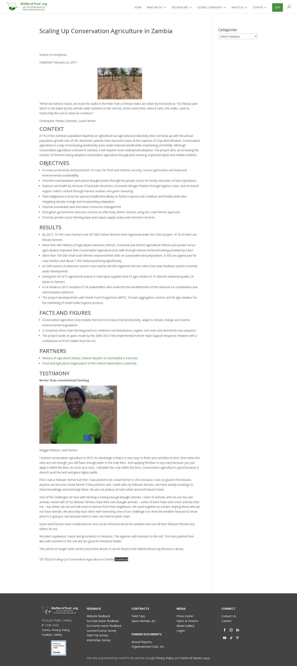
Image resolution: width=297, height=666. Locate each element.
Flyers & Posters (187, 621)
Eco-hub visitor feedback (103, 621)
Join (277, 7)
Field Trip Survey (97, 635)
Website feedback (98, 616)
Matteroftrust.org (149, 549)
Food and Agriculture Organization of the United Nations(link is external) (89, 363)
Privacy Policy (165, 658)
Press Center (185, 616)
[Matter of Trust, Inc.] (60, 610)
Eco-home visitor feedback (104, 626)
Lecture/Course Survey (101, 630)
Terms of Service (191, 658)
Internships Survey (99, 640)
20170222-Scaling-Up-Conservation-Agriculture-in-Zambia (77, 559)
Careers (226, 621)
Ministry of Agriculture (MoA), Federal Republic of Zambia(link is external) (89, 358)
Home (137, 7)
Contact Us (228, 616)
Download (121, 559)
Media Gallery (185, 626)
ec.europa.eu (58, 55)
